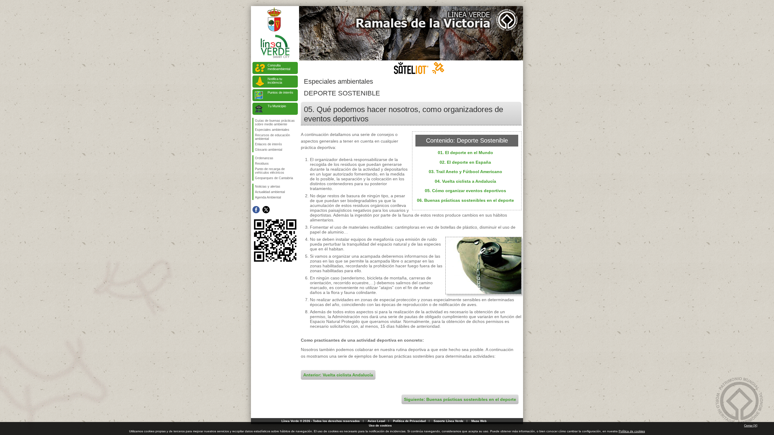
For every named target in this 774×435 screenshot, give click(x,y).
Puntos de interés (280, 92)
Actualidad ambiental (270, 192)
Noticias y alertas (267, 186)
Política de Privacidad (409, 421)
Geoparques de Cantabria (274, 178)
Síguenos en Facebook (256, 209)
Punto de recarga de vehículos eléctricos (270, 170)
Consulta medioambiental (279, 67)
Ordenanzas (264, 158)
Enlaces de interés (268, 144)
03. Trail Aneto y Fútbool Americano (465, 171)
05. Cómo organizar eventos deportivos (465, 190)
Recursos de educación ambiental (272, 136)
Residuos (262, 163)
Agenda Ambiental (268, 197)
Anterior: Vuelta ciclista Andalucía (338, 374)
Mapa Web (478, 421)
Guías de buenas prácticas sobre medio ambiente (275, 122)
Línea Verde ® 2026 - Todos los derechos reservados (320, 421)
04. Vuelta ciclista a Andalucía (465, 181)
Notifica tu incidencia (275, 80)
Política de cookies (632, 431)
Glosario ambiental (268, 149)
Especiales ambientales (272, 129)
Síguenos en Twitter (266, 209)
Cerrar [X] (750, 425)
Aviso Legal (376, 421)
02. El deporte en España (465, 162)
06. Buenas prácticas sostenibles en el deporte (465, 200)
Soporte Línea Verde (448, 421)
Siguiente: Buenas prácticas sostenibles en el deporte (460, 399)
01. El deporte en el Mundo (465, 152)
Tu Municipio (277, 106)
